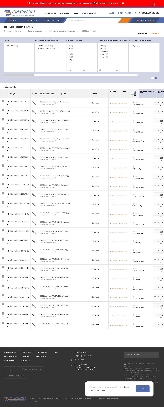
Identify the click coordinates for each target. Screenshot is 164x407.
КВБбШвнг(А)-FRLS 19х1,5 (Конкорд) (55, 168)
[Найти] (124, 20)
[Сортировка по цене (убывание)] (125, 94)
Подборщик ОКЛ (17, 376)
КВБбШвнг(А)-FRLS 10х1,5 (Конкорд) (55, 112)
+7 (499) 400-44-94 (83, 356)
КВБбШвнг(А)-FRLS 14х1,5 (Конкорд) (55, 140)
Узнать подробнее (97, 390)
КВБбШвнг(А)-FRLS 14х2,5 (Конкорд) (55, 149)
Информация (10, 356)
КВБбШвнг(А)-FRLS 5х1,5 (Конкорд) (54, 251)
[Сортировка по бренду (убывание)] (69, 95)
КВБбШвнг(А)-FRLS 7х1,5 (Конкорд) (54, 297)
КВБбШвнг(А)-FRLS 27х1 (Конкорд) (54, 186)
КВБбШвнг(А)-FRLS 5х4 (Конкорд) (54, 269)
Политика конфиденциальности (142, 363)
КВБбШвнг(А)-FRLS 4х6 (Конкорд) (54, 242)
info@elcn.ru (79, 360)
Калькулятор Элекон (31, 369)
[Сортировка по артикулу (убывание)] (28, 95)
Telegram (6, 369)
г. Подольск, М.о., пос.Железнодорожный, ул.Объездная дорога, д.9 (85, 367)
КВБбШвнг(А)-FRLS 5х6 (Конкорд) (54, 279)
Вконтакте (13, 369)
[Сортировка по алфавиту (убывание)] (57, 95)
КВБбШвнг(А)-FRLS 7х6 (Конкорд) (54, 325)
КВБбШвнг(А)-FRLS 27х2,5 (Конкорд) (55, 205)
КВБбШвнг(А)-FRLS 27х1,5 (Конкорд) (55, 195)
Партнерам (27, 352)
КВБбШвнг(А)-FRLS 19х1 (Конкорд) (54, 158)
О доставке (10, 361)
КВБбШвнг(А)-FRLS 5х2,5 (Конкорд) (54, 260)
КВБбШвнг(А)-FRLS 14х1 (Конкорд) (54, 131)
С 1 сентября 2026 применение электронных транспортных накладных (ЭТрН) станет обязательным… (74, 3)
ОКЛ (56, 352)
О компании (10, 352)
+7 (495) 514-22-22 (148, 13)
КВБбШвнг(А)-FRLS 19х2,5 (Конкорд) (55, 177)
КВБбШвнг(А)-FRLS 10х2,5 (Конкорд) (55, 121)
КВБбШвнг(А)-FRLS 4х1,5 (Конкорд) (54, 214)
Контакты (26, 361)
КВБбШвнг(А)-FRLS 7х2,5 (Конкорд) (54, 306)
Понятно (142, 388)
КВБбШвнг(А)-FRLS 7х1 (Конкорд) (54, 288)
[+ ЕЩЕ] (102, 12)
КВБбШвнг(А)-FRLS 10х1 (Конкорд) (54, 103)
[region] (82, 57)
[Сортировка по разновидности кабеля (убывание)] (155, 94)
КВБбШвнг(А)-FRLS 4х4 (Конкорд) (54, 232)
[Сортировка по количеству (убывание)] (117, 94)
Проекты (42, 352)
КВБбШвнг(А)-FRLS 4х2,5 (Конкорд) (54, 223)
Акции (26, 356)
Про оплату (40, 356)
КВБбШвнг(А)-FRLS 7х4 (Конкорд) (54, 316)
